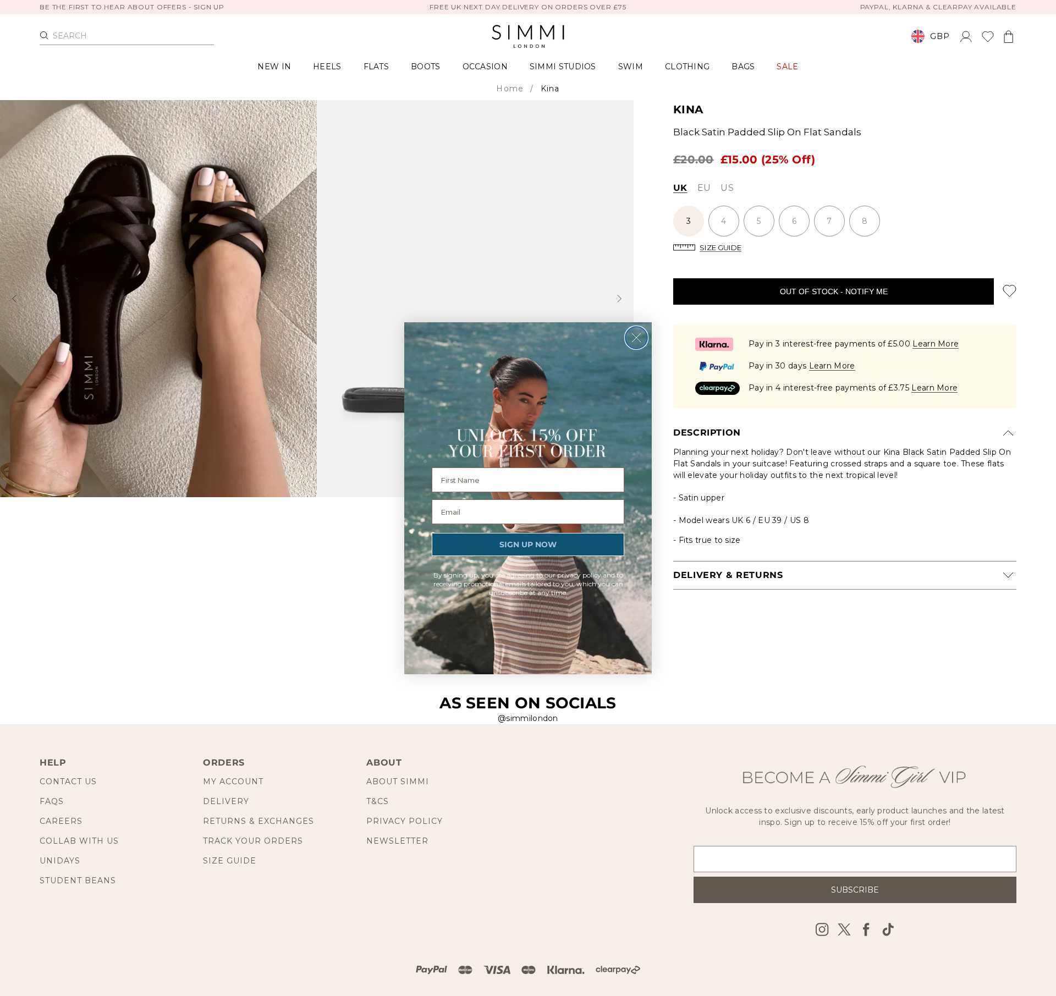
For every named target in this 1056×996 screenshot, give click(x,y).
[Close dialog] (636, 338)
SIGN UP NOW (528, 544)
